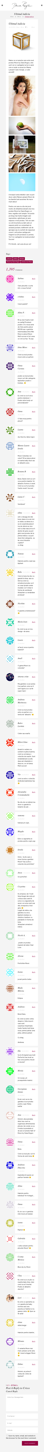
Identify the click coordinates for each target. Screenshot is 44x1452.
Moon (19, 17)
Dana (18, 27)
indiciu (16, 258)
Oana (20, 1204)
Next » (15, 1385)
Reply (33, 279)
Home (12, 17)
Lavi (19, 1297)
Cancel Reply (12, 1391)
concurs (9, 258)
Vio (19, 774)
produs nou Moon (27, 262)
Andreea (21, 1006)
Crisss (26, 1388)
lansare (22, 258)
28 (12, 1385)
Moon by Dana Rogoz (13, 262)
